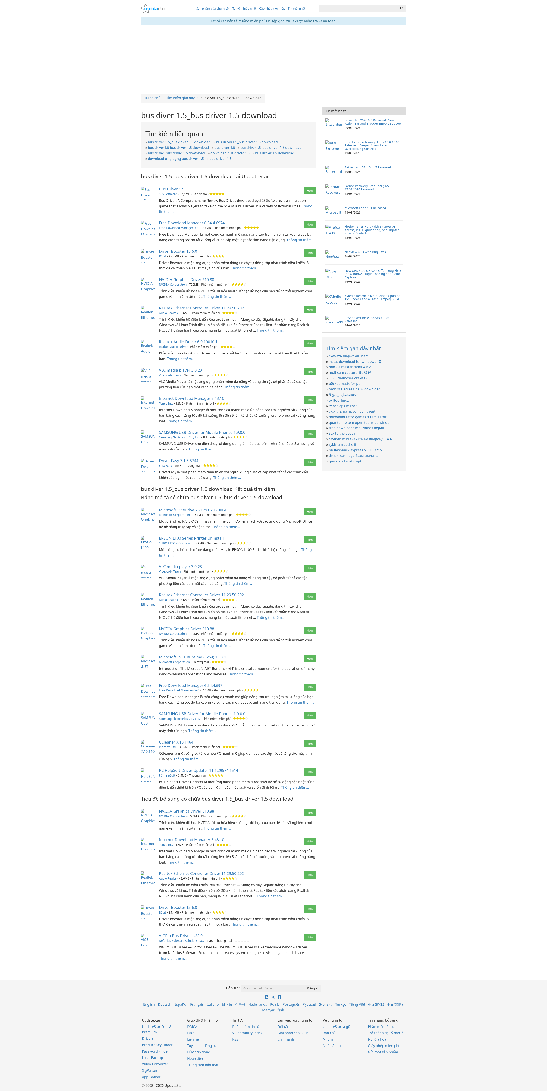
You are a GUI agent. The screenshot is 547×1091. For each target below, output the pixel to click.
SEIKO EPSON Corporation (177, 543)
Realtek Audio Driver (173, 347)
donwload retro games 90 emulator (358, 417)
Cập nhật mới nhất (272, 8)
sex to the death (342, 433)
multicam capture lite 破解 (350, 372)
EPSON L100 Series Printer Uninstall (191, 538)
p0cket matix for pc (344, 383)
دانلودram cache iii (343, 444)
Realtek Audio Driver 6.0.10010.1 (188, 341)
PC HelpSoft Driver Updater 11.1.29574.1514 (198, 770)
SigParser (149, 1070)
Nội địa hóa (377, 1039)
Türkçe (340, 1004)
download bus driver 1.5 (230, 153)
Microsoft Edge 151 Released (365, 208)
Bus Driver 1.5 (171, 189)
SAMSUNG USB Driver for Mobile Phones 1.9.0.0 (202, 432)
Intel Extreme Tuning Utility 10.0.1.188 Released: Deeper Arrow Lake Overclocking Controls (372, 145)
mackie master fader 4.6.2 (350, 367)
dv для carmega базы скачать (353, 455)
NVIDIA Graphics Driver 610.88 (186, 279)
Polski (275, 1004)
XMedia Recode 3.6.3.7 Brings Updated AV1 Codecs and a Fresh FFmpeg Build (372, 297)
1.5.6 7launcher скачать (348, 378)
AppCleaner (151, 1077)
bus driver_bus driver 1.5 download (176, 153)
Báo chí (329, 1032)
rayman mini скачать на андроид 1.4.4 (360, 439)
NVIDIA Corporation (173, 284)
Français (197, 1004)
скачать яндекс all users (349, 356)
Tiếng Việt (357, 1004)
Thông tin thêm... (300, 240)
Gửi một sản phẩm (383, 1052)
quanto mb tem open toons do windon (360, 422)
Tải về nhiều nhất (244, 8)
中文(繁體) (395, 1004)
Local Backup (152, 1057)
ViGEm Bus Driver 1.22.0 (181, 935)
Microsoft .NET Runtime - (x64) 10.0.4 (192, 657)
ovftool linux (339, 400)
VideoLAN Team (170, 375)
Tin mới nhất (296, 8)
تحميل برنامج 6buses (344, 394)
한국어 (240, 1004)
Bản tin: (233, 988)
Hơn (310, 191)
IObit (162, 256)
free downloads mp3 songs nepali (356, 427)
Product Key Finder (157, 1044)
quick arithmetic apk (345, 461)
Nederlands (257, 1004)
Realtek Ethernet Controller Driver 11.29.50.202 (201, 307)
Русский (309, 1004)
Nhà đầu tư (332, 1045)
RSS (235, 1039)
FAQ (190, 1032)
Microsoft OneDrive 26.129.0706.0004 (192, 509)
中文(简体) (376, 1004)
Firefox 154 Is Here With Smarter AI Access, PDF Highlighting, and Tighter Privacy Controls (372, 229)
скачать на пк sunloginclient (352, 411)
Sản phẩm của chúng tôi (212, 8)
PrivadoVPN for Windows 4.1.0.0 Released (367, 319)
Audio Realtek (168, 313)
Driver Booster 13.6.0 (178, 251)
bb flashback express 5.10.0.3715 (355, 450)
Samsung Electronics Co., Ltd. (179, 437)
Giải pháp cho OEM (293, 1032)
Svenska (325, 1004)
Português (291, 1004)
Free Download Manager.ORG (179, 228)
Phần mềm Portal (382, 1026)
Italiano (213, 1004)
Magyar (268, 1010)
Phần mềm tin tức (246, 1026)
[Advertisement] (273, 59)
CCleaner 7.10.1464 (176, 742)
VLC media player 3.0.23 (180, 370)
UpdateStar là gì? (336, 1026)
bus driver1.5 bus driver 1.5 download (178, 147)
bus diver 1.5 (225, 147)
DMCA (192, 1026)
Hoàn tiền (195, 1058)
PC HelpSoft (167, 775)
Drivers (148, 1038)
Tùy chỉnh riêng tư (201, 1045)
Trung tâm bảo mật (202, 1065)
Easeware (166, 466)
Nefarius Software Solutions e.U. (181, 941)
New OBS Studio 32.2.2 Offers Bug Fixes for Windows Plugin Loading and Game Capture (373, 274)
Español (180, 1004)
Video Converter (155, 1064)
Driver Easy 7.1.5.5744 (178, 460)
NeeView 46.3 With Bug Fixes (365, 252)
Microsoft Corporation (174, 515)
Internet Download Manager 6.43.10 (191, 398)
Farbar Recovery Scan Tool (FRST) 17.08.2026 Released (368, 187)
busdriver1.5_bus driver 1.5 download (271, 147)
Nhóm (328, 1039)
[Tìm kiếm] (401, 8)
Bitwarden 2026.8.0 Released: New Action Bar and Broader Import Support (373, 121)
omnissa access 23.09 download (355, 389)
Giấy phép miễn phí (383, 1045)
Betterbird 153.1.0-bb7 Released (368, 167)
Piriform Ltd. (167, 747)
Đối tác (283, 1026)
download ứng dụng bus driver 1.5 (176, 158)
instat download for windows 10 (355, 361)
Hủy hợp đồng (198, 1052)
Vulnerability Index (247, 1032)
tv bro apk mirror (343, 405)
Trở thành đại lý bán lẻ (386, 1032)
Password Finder (155, 1051)
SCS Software (168, 194)
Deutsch (164, 1004)
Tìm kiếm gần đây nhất (353, 348)
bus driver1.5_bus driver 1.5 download (247, 142)
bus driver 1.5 (220, 158)
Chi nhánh (286, 1039)
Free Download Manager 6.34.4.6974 (192, 222)
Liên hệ (193, 1039)
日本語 (227, 1004)
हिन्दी (281, 1010)
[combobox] (358, 8)
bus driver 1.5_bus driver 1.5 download (179, 142)
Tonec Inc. (166, 403)
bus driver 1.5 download (274, 153)
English (149, 1004)
